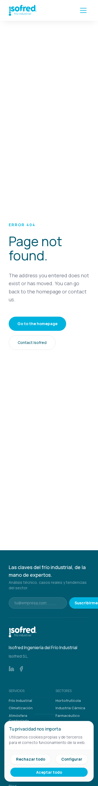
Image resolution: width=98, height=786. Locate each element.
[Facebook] (21, 669)
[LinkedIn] (11, 669)
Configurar (71, 759)
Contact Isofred (32, 342)
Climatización (21, 707)
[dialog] (49, 751)
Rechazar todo (30, 759)
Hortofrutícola (68, 700)
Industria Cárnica (70, 707)
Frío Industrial (20, 700)
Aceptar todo (49, 772)
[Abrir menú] (83, 10)
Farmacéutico (68, 715)
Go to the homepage (37, 323)
